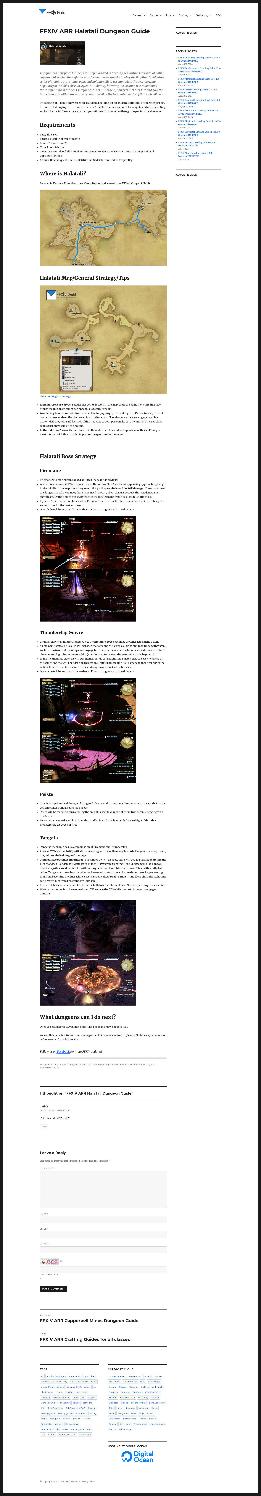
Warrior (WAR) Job (67, 1434)
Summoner (125, 1424)
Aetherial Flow (95, 1064)
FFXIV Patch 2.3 (127, 1397)
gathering (87, 1403)
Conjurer (133, 1387)
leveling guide (48, 1413)
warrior (51, 1434)
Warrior (112, 1429)
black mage (47, 1392)
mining (92, 1413)
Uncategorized (157, 1424)
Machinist (130, 1408)
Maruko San (46, 1064)
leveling (92, 1408)
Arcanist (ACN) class (78, 1376)
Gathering (202, 15)
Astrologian (114, 1381)
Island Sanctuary (55, 1408)
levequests (81, 1413)
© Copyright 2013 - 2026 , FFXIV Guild (59, 1481)
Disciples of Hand (61, 1397)
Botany (112, 1387)
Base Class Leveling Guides (83, 1381)
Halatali (134, 1064)
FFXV (219, 15)
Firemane (124, 1064)
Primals (142, 1418)
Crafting (183, 15)
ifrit (42, 1408)
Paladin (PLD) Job (81, 1418)
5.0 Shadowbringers (56, 1376)
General (137, 15)
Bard (142, 1381)
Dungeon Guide (111, 1064)
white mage (85, 1434)
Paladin (150, 1413)
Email (44, 1229)
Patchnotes (46, 1424)
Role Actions (71, 1424)
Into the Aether (138, 1403)
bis (94, 1387)
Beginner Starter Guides (78, 1387)
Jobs (168, 15)
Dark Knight (157, 1387)
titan (43, 1434)
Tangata (150, 1064)
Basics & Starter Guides (52, 1387)
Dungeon (73, 1064)
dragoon (92, 1397)
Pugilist (152, 1418)
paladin (66, 1418)
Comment (47, 1168)
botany (59, 1392)
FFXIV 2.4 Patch (152, 1392)
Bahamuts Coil (130, 1381)
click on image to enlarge (55, 396)
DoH (75, 1397)
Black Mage (154, 1381)
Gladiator (113, 1403)
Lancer (119, 1408)
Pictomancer (129, 1418)
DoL (83, 1397)
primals (58, 1424)
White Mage (125, 1429)
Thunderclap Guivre (49, 1067)
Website (45, 1243)
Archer (158, 1376)
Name (44, 1214)
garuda (76, 1403)
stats (89, 1429)
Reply (44, 1126)
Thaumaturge (140, 1424)
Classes (154, 15)
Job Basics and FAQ (75, 1408)
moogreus (55, 1418)
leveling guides (65, 1413)
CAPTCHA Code (49, 1274)
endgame (64, 1403)
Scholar (112, 1424)
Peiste (142, 1064)
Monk (111, 1413)
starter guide (77, 1429)
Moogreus (123, 1413)
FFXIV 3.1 (113, 1397)
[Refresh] (61, 1260)
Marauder (143, 1408)
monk (44, 1418)
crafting (69, 1392)
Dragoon (113, 1392)
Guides (82, 1064)
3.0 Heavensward (117, 1376)
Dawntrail (45, 1397)
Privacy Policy (88, 1481)
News (133, 1413)
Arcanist (148, 1376)
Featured (137, 1392)
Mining (154, 1408)
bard (93, 1376)
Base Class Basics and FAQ (54, 1381)
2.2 (42, 1376)
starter (65, 1429)
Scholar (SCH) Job (50, 1429)
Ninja (141, 1413)
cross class (81, 1392)
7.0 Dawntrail (135, 1376)
